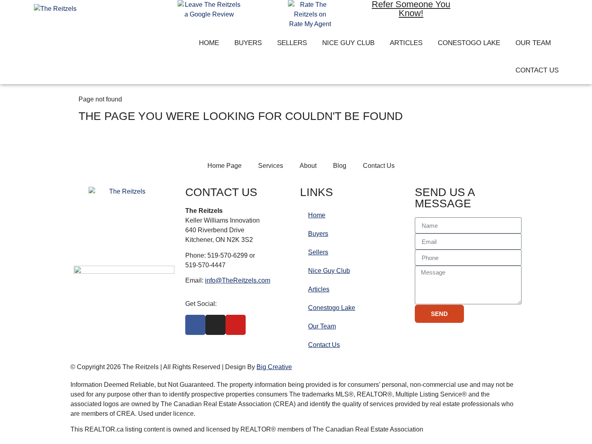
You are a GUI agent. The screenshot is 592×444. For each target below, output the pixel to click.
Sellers (292, 43)
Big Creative (274, 366)
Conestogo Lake (469, 43)
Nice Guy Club (348, 43)
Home (209, 43)
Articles (406, 43)
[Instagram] (512, 11)
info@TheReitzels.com (237, 280)
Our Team (533, 43)
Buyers (248, 43)
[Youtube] (535, 11)
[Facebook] (488, 11)
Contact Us (537, 70)
